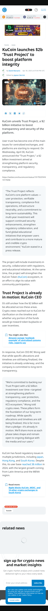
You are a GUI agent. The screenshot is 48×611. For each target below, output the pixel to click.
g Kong (11, 460)
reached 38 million (32, 464)
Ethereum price (31, 17)
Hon (4, 460)
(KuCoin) (22, 276)
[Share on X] (10, 113)
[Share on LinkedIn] (14, 113)
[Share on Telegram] (19, 113)
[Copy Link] (23, 113)
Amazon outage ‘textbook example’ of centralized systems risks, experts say (25, 340)
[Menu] (43, 9)
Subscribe (38, 583)
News (13, 45)
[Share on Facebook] (5, 113)
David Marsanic (14, 71)
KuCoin (8, 511)
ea (33, 460)
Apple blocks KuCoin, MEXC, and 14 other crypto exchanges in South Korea (24, 490)
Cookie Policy (26, 595)
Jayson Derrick (19, 75)
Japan (40, 456)
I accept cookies (14, 600)
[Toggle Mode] (36, 10)
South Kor (26, 460)
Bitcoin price (11, 17)
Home (6, 45)
